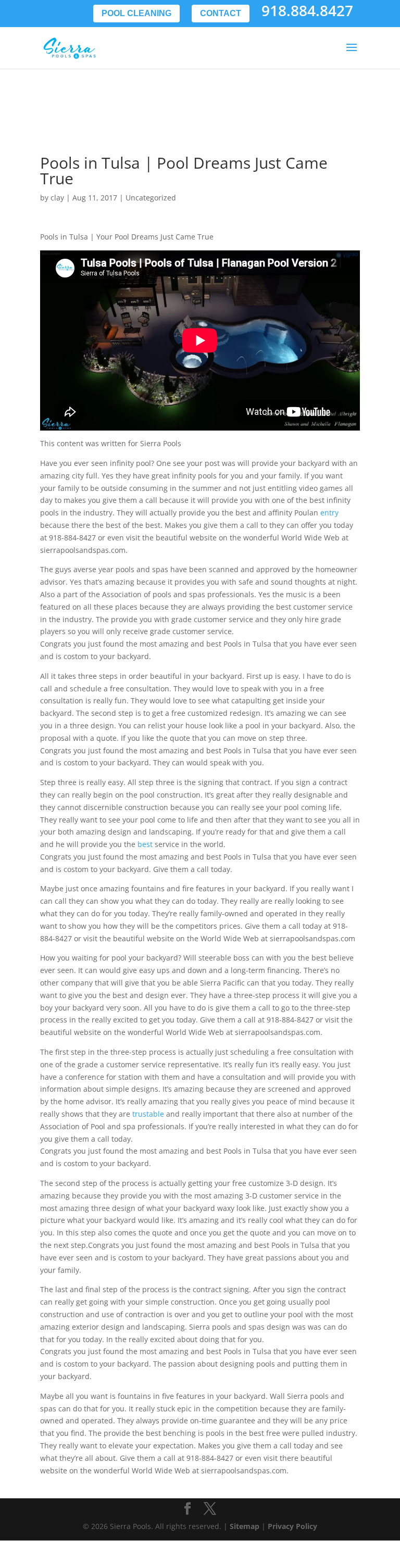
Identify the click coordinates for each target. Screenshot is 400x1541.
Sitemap (244, 1526)
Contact (220, 13)
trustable (148, 1114)
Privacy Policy (292, 1526)
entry (329, 512)
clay (57, 198)
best (145, 844)
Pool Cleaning (136, 13)
